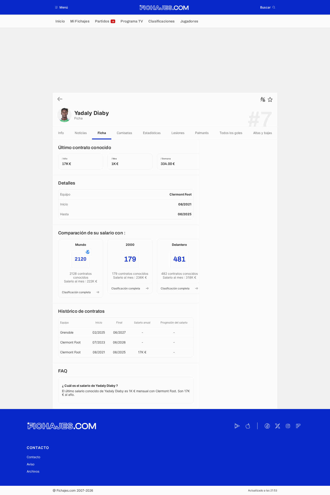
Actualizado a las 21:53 (262, 490)
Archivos (33, 471)
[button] (61, 7)
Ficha (102, 133)
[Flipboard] (298, 425)
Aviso (30, 464)
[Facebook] (267, 425)
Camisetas (124, 133)
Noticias (81, 133)
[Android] (237, 425)
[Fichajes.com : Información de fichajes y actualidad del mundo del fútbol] (164, 7)
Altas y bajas (262, 133)
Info (61, 133)
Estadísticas (152, 133)
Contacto (33, 457)
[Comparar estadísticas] (263, 99)
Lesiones (178, 133)
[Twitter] (277, 425)
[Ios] (247, 425)
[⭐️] (270, 99)
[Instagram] (287, 425)
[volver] (60, 99)
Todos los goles (231, 133)
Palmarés (202, 133)
